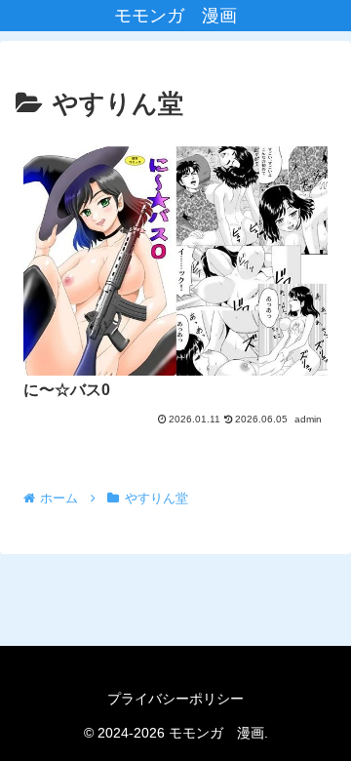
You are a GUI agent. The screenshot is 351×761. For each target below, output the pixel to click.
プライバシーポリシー (175, 698)
